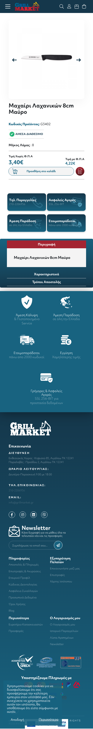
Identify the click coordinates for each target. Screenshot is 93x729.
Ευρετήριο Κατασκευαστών (26, 624)
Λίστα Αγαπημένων (62, 637)
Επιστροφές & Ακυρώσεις (25, 571)
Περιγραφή (46, 244)
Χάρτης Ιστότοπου (61, 581)
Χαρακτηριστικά (46, 274)
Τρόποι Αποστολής (46, 282)
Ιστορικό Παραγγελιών (64, 631)
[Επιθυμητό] (80, 171)
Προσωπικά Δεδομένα (23, 597)
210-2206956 (17, 490)
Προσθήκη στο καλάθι (41, 171)
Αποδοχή (17, 719)
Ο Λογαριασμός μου (62, 624)
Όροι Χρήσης (17, 604)
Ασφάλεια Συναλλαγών (23, 591)
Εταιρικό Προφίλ (19, 578)
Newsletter (57, 644)
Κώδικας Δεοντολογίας (23, 584)
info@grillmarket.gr (21, 502)
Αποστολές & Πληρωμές (24, 564)
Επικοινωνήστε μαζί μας (65, 568)
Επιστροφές (57, 575)
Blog (11, 610)
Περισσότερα (48, 719)
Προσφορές (16, 631)
